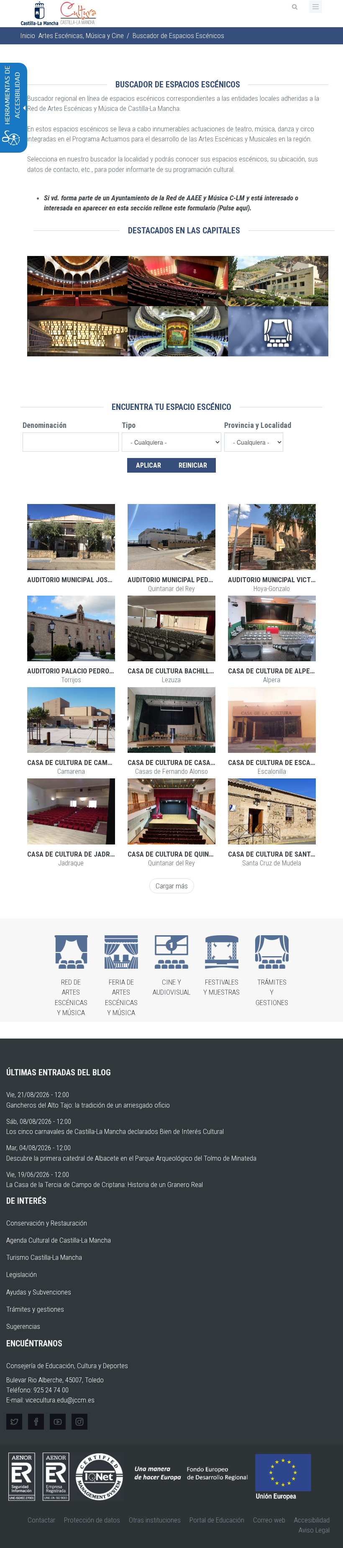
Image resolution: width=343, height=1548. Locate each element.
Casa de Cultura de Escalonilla (281, 762)
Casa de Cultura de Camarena (77, 762)
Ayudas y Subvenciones (38, 1292)
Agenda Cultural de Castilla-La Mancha (58, 1240)
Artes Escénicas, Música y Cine (81, 35)
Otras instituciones (155, 1520)
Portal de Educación (216, 1520)
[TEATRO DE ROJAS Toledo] (178, 331)
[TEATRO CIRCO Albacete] (77, 281)
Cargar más (172, 886)
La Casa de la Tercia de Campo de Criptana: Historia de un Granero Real (104, 1184)
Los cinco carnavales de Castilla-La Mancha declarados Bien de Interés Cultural (115, 1131)
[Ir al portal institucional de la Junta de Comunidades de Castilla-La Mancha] (40, 12)
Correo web (269, 1520)
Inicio (27, 35)
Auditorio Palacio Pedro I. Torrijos (86, 671)
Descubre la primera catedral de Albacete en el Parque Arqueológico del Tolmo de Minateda (131, 1158)
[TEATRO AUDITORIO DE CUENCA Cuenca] (278, 281)
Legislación (21, 1274)
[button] (71, 537)
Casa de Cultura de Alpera (273, 671)
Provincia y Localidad (257, 425)
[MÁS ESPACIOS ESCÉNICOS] (278, 331)
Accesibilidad (312, 1520)
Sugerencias (23, 1326)
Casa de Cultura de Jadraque (77, 854)
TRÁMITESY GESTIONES (272, 992)
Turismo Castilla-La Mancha (44, 1257)
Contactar (41, 1520)
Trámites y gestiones (35, 1309)
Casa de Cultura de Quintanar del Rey (192, 854)
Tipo (129, 425)
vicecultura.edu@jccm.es (60, 1400)
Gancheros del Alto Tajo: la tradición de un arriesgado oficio (88, 1105)
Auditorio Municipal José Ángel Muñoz (91, 580)
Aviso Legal (314, 1530)
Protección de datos (92, 1520)
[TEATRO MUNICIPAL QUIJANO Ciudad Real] (178, 281)
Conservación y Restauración (46, 1223)
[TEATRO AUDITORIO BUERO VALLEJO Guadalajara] (77, 331)
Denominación (45, 425)
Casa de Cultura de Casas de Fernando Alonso (205, 762)
